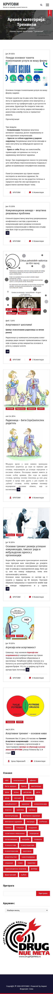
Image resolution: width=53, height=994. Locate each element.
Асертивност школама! (19, 324)
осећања (43, 821)
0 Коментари (38, 192)
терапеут (31, 863)
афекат (33, 780)
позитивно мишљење (15, 833)
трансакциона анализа (15, 869)
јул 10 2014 (10, 542)
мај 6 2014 (10, 729)
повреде (20, 827)
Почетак (22, 28)
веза (7, 792)
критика (20, 810)
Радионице (11, 313)
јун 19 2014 (10, 643)
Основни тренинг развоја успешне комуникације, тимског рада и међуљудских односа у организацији (26, 551)
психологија (10, 845)
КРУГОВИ (36, 309)
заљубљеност (11, 804)
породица (34, 833)
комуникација (40, 804)
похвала (38, 839)
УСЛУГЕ (31, 28)
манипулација (11, 816)
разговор (27, 851)
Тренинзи (22, 313)
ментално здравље (31, 816)
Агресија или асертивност (21, 647)
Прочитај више (12, 119)
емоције (17, 798)
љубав (23, 875)
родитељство (11, 857)
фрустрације (10, 875)
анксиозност (19, 780)
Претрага (8, 885)
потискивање (11, 839)
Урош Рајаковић (18, 761)
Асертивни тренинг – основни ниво (26, 733)
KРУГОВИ (16, 192)
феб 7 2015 (10, 321)
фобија (34, 869)
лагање (32, 810)
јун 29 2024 (10, 54)
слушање (9, 863)
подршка (33, 827)
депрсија (27, 792)
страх (20, 863)
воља (16, 792)
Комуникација (25, 309)
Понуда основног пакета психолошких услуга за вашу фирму (26, 59)
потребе (25, 839)
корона (8, 810)
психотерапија (27, 845)
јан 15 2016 (10, 206)
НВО (7, 780)
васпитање (36, 786)
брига (23, 786)
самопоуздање (28, 857)
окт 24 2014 (10, 416)
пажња (8, 827)
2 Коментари (38, 360)
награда (31, 821)
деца (7, 798)
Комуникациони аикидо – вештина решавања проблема (26, 212)
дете (38, 792)
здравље (25, 804)
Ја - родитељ (11, 309)
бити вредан (10, 786)
